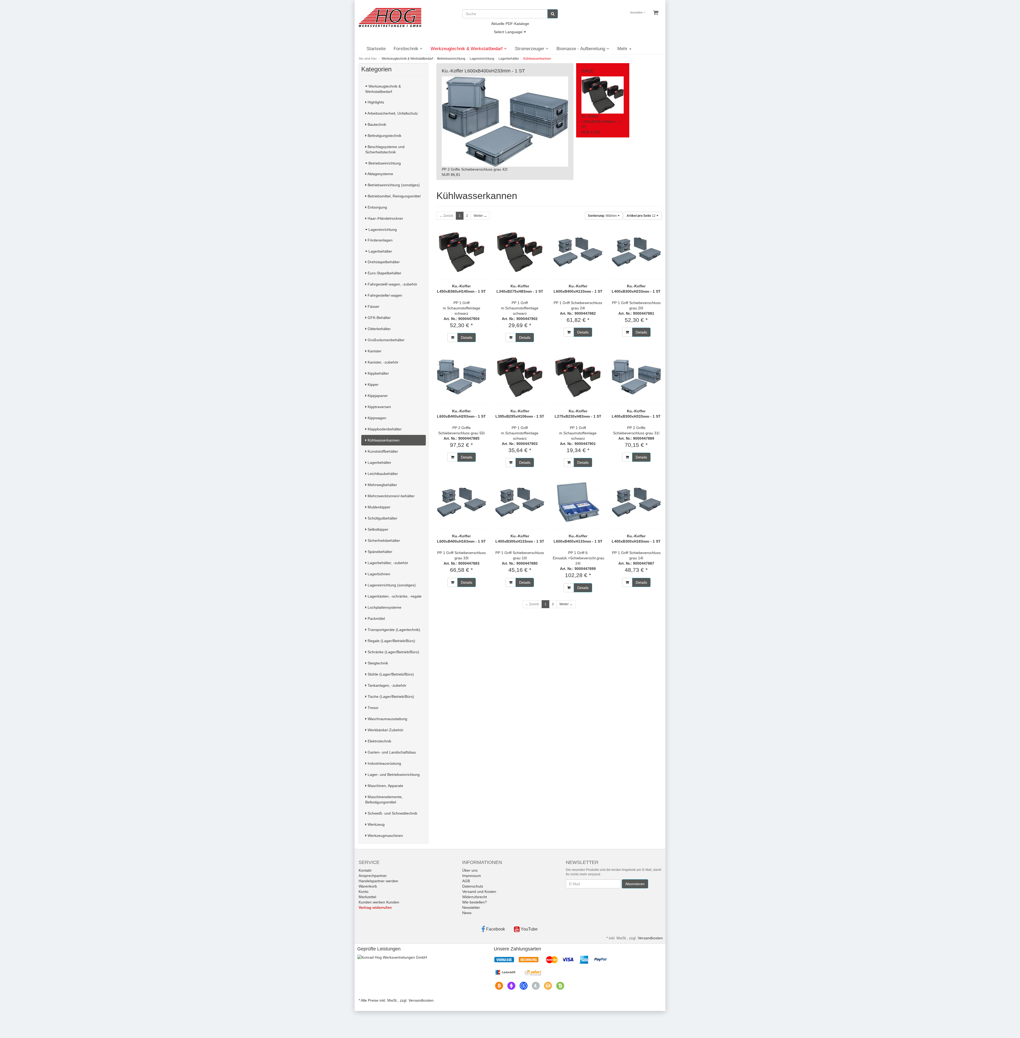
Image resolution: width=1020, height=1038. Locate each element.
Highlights (375, 102)
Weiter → (480, 216)
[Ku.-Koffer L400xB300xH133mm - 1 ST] (520, 502)
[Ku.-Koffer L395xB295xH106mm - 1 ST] (520, 377)
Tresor (373, 708)
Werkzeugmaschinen (385, 835)
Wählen (603, 216)
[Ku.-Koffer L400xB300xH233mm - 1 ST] (636, 252)
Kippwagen (376, 418)
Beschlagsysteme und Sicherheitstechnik (385, 149)
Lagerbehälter (379, 251)
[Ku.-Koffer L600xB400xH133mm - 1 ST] (578, 252)
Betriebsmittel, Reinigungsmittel (393, 196)
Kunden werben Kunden (379, 902)
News (466, 913)
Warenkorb (368, 886)
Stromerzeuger (530, 48)
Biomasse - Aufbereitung (581, 48)
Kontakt (365, 870)
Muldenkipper (378, 507)
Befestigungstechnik (384, 135)
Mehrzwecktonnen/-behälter (391, 496)
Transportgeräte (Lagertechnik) (393, 630)
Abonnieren (635, 884)
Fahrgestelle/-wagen (384, 295)
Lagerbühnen (378, 574)
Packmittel (376, 618)
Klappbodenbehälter (384, 429)
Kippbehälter (378, 373)
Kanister (374, 351)
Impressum (471, 875)
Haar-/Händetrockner (385, 218)
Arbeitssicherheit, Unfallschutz (392, 113)
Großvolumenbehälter (386, 340)
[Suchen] (552, 13)
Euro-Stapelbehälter (384, 273)
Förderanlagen (380, 240)
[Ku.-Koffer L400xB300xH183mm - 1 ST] (636, 502)
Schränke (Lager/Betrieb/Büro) (393, 652)
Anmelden (637, 12)
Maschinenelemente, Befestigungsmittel (384, 799)
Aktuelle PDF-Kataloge (510, 23)
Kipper (373, 384)
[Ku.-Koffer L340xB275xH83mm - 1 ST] (520, 252)
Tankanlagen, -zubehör (386, 685)
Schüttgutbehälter (382, 518)
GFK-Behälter (379, 317)
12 (641, 216)
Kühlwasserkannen (383, 440)
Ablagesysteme (380, 174)
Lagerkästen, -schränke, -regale (394, 596)
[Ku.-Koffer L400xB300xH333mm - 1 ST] (636, 377)
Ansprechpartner (373, 875)
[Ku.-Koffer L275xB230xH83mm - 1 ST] (578, 377)
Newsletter (471, 907)
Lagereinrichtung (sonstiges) (391, 585)
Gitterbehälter (379, 329)
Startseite (376, 48)
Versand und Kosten (479, 891)
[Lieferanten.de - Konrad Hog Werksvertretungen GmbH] (392, 957)
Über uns (470, 870)
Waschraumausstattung (387, 719)
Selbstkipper (377, 529)
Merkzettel (367, 897)
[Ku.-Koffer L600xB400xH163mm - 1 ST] (461, 502)
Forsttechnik (407, 48)
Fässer (373, 306)
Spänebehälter (379, 552)
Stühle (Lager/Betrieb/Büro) (390, 674)
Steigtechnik (377, 663)
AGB (466, 881)
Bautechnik (376, 124)
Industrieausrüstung (384, 763)
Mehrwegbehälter (382, 485)
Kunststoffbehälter (382, 451)
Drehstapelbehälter (383, 262)
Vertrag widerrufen (375, 907)
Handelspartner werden (378, 881)
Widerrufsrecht (474, 897)
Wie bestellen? (474, 902)
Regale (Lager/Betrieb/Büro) (391, 641)
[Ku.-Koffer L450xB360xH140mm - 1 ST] (461, 252)
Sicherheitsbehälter (383, 540)
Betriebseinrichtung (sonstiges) (393, 185)
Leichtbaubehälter (382, 474)
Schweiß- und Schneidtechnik (392, 813)
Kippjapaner (377, 395)
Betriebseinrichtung (384, 163)
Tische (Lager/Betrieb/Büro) (390, 696)
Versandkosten (650, 938)
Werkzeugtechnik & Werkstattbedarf (467, 48)
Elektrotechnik (379, 741)
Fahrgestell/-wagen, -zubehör (392, 284)
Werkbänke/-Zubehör (385, 730)
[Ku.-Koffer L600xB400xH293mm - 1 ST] (461, 377)
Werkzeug (376, 824)
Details (466, 337)
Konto (363, 891)
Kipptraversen (379, 407)
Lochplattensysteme (384, 607)
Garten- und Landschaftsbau (391, 752)
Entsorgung (377, 207)
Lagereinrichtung (382, 229)
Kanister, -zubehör (382, 362)
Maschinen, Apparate (385, 786)
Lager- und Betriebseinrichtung (393, 774)
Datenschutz (472, 886)
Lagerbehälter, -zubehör (387, 563)
